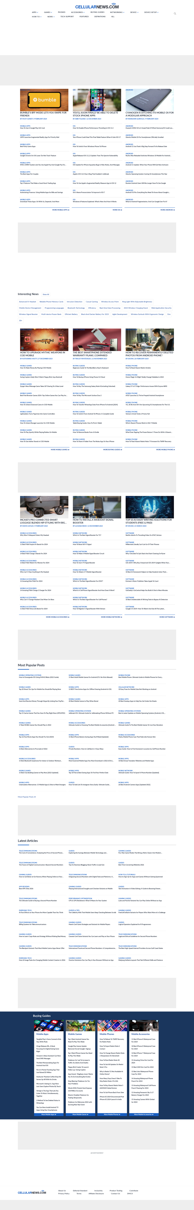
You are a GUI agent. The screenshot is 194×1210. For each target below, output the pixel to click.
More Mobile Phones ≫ (112, 1114)
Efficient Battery (71, 314)
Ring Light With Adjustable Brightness (137, 302)
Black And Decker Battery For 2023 (95, 314)
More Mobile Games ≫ (60, 450)
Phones (61, 12)
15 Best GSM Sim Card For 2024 (142, 1067)
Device (133, 12)
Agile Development (119, 314)
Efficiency (92, 308)
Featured (84, 16)
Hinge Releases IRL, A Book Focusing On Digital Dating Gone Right (47, 1049)
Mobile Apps (42, 1034)
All (113, 16)
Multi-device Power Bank (51, 314)
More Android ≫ (168, 210)
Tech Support (67, 16)
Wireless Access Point (110, 302)
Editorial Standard (80, 1191)
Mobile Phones (107, 1034)
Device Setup (150, 12)
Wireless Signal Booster (28, 314)
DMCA (130, 1194)
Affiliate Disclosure (96, 1194)
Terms (79, 1194)
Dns (169, 314)
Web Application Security (161, 308)
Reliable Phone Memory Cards (51, 302)
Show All (46, 294)
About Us (62, 1191)
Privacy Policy (63, 1194)
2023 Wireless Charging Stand (136, 308)
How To (36, 17)
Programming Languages (54, 308)
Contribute (133, 1191)
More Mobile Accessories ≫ (57, 617)
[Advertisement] (97, 36)
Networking (116, 12)
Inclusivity (98, 1191)
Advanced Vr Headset (27, 302)
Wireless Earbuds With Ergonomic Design (147, 314)
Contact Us (115, 1194)
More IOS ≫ (117, 210)
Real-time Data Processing (110, 308)
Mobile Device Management (30, 308)
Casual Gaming (92, 302)
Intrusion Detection (74, 302)
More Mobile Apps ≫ (60, 210)
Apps (34, 12)
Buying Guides (97, 12)
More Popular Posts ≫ (27, 797)
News (50, 17)
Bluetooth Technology (76, 308)
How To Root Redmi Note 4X (110, 1060)
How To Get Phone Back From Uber (112, 1092)
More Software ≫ (167, 617)
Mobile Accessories (140, 1034)
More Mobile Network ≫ (111, 617)
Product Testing (116, 1191)
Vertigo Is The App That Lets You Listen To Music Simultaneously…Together (47, 1093)
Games (47, 12)
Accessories (77, 12)
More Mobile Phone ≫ (165, 450)
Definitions (100, 16)
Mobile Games (75, 1034)
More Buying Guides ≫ (112, 450)
